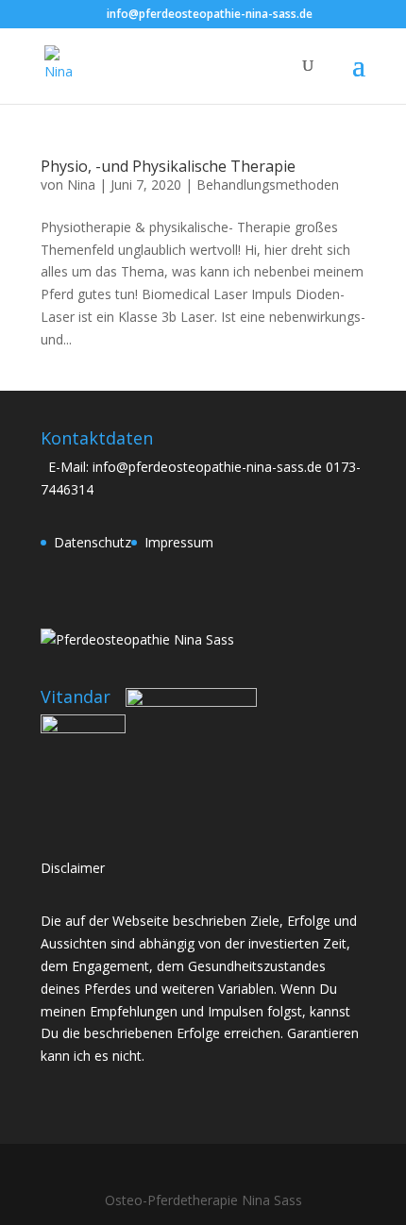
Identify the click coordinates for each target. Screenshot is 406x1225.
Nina (81, 184)
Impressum (178, 542)
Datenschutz (92, 542)
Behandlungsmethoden (267, 184)
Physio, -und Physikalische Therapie (168, 166)
